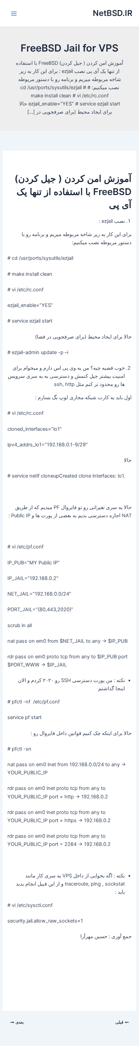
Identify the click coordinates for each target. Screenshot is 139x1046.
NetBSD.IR (112, 13)
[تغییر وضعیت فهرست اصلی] (14, 13)
